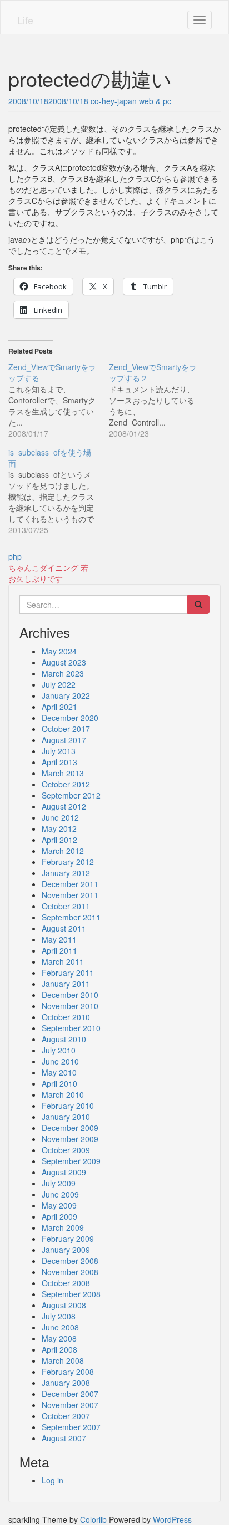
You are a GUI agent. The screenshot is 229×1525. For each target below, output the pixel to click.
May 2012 (59, 828)
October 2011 (66, 906)
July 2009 (59, 1183)
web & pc (155, 100)
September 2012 (71, 795)
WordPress (172, 1519)
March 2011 (63, 961)
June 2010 (60, 1061)
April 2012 (59, 839)
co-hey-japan (114, 100)
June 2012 (60, 817)
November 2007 (70, 1404)
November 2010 (70, 1005)
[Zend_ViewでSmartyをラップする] (58, 400)
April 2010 (59, 1083)
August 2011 (64, 928)
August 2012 (64, 806)
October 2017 (66, 728)
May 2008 (59, 1338)
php (15, 556)
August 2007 (64, 1438)
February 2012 (68, 861)
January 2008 (66, 1382)
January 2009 (66, 1249)
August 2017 (64, 739)
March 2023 (63, 673)
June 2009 (60, 1194)
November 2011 (70, 894)
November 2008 (70, 1271)
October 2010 (66, 1016)
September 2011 (71, 917)
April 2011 (59, 950)
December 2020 (70, 717)
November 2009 (70, 1138)
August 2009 (64, 1172)
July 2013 (59, 750)
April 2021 (59, 706)
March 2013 (63, 773)
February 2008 (68, 1371)
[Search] (198, 604)
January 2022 (66, 695)
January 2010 (66, 1116)
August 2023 (64, 662)
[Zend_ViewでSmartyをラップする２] (159, 400)
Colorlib (93, 1519)
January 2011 (66, 983)
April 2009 (59, 1216)
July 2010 (59, 1050)
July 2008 (59, 1316)
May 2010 (59, 1072)
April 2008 (59, 1349)
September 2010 (71, 1027)
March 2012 (63, 850)
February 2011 (68, 972)
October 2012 (66, 784)
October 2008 (66, 1282)
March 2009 (63, 1227)
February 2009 (68, 1238)
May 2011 (59, 939)
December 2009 (70, 1127)
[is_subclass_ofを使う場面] (58, 491)
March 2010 (63, 1094)
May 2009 (59, 1205)
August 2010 (64, 1039)
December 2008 (70, 1260)
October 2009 (66, 1149)
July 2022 (59, 684)
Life (25, 20)
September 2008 (71, 1293)
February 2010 (68, 1105)
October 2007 (66, 1415)
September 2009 (71, 1160)
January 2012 (66, 872)
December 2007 (70, 1393)
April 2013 (59, 761)
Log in (52, 1480)
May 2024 (59, 651)
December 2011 (70, 883)
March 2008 (63, 1360)
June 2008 (60, 1327)
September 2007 (71, 1426)
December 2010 (70, 994)
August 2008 (64, 1305)
